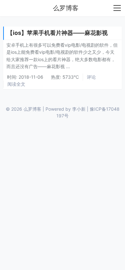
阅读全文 (16, 84)
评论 (91, 77)
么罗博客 (66, 8)
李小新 (79, 109)
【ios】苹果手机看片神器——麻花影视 (57, 32)
